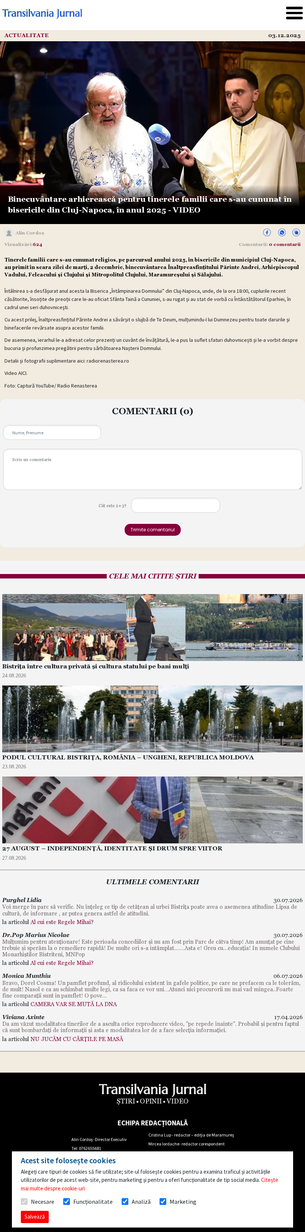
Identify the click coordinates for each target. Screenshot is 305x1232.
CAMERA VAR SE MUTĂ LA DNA (73, 1004)
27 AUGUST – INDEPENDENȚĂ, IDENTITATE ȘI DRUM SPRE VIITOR (112, 848)
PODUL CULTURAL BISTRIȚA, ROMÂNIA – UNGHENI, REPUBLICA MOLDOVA (128, 757)
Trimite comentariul (153, 529)
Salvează (35, 1216)
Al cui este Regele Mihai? (61, 922)
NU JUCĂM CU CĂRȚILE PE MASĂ (76, 1039)
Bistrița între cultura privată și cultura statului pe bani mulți (95, 666)
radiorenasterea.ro (108, 360)
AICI (22, 373)
